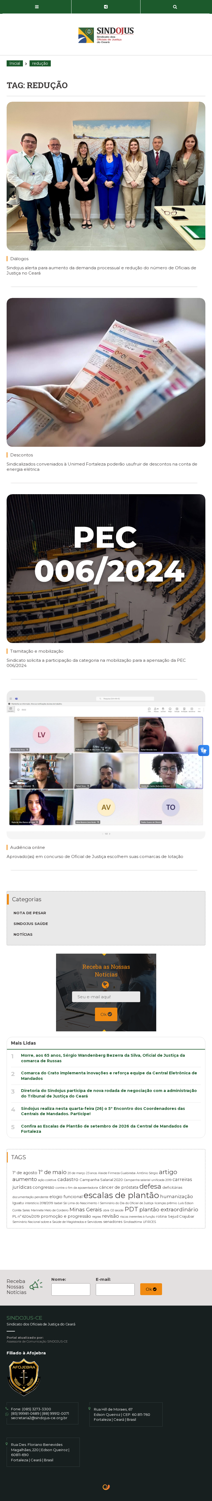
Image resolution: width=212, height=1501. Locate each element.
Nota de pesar (30, 913)
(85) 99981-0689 (25, 1413)
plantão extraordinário (168, 1209)
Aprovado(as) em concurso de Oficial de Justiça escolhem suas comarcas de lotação (95, 856)
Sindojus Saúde (31, 923)
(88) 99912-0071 (55, 1413)
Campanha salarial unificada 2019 (147, 1180)
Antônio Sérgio (147, 1173)
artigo (168, 1172)
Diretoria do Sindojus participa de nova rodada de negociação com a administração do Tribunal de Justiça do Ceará (109, 1093)
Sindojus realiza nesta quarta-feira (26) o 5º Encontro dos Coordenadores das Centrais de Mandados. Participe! (103, 1111)
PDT (131, 1209)
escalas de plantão (121, 1195)
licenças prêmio (166, 1203)
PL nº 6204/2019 (26, 1216)
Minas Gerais (86, 1209)
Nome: (58, 1279)
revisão (110, 1216)
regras (96, 1216)
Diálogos (19, 258)
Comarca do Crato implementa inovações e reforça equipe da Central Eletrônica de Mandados (109, 1075)
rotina (161, 1216)
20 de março (76, 1173)
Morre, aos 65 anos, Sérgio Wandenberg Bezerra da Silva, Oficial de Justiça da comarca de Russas (103, 1058)
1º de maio (52, 1172)
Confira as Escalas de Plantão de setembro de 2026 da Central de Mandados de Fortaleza (104, 1129)
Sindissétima (132, 1222)
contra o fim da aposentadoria (76, 1188)
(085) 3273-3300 (36, 1409)
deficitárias (172, 1187)
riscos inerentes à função (137, 1216)
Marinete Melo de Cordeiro (49, 1210)
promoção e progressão (66, 1216)
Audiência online (27, 847)
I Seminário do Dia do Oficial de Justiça (125, 1203)
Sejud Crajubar (181, 1216)
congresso (43, 1187)
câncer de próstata (118, 1187)
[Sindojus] (106, 35)
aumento (24, 1179)
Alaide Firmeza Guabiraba (117, 1173)
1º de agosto (24, 1172)
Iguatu (18, 1203)
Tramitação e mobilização (36, 651)
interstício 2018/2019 (39, 1203)
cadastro (67, 1179)
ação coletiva (47, 1180)
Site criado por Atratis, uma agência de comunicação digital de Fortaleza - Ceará (106, 1487)
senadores (112, 1221)
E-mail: (103, 1279)
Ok (104, 1014)
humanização (176, 1196)
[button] (36, 7)
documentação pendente (30, 1197)
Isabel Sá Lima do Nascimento (75, 1203)
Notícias (23, 934)
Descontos (21, 455)
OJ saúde (116, 1210)
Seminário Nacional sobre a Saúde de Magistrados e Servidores (57, 1222)
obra (106, 1210)
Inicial (14, 63)
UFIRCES (149, 1222)
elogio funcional (66, 1196)
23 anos (91, 1173)
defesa (150, 1186)
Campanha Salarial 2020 (101, 1179)
